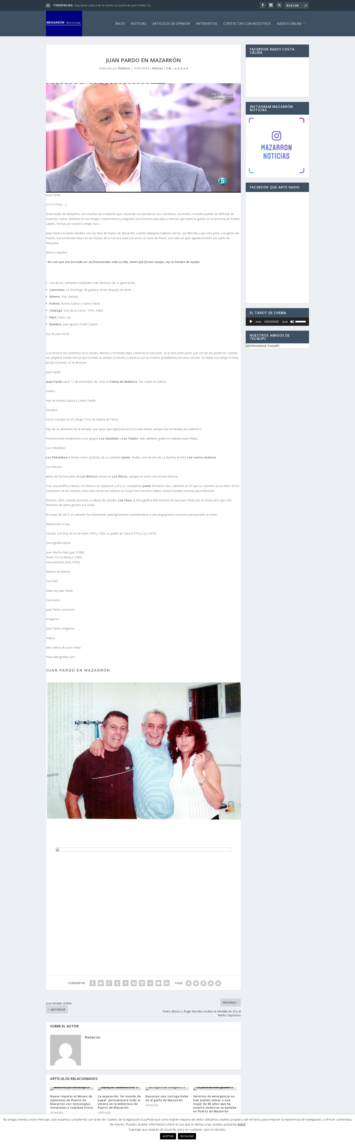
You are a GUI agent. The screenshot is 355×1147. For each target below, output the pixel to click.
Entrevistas (206, 24)
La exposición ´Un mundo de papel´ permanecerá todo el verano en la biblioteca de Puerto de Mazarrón (119, 1101)
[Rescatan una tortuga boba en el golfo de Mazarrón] (167, 1088)
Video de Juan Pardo (59, 591)
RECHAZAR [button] (187, 1136)
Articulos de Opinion (171, 24)
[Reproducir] (251, 322)
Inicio (120, 24)
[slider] (301, 321)
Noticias (138, 24)
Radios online (289, 24)
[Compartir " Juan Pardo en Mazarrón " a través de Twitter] (101, 983)
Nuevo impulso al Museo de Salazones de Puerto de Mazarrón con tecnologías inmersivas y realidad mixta (71, 1101)
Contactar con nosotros (247, 24)
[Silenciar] (292, 322)
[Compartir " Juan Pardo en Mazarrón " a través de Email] (158, 983)
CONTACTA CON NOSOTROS (143, 830)
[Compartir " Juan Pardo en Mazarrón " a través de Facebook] (93, 983)
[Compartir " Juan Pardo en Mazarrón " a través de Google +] (109, 983)
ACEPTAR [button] (168, 1136)
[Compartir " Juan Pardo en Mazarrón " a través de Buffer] (142, 983)
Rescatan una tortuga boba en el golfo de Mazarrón (166, 1098)
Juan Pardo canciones (60, 609)
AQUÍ (241, 1124)
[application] (277, 322)
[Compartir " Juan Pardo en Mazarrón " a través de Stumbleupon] (150, 983)
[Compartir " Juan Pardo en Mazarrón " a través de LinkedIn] (134, 983)
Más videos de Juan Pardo (63, 647)
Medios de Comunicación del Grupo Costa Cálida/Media (111, 5)
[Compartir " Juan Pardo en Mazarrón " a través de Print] (167, 983)
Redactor (124, 68)
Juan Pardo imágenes (60, 628)
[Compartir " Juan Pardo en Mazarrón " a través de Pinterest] (125, 983)
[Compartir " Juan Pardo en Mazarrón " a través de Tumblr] (117, 983)
